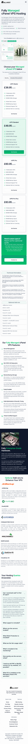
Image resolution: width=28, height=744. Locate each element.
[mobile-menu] (25, 2)
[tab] (7, 78)
